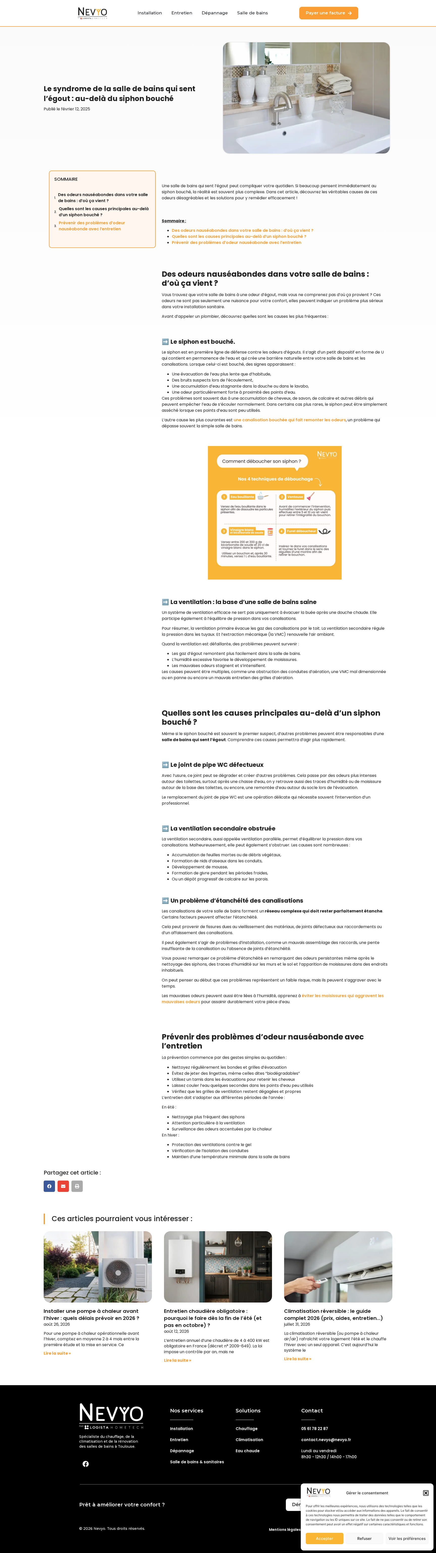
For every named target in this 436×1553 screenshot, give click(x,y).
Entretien (179, 1439)
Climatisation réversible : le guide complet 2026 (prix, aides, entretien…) (333, 1315)
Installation (181, 1428)
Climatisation (249, 1439)
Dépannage (182, 1450)
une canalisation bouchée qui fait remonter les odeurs (290, 420)
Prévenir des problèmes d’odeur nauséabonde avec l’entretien (92, 226)
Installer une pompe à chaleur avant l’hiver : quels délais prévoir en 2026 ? (91, 1315)
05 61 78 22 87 (314, 1428)
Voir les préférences (407, 1538)
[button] (425, 1493)
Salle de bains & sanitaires (197, 1462)
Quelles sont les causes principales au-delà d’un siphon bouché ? (104, 212)
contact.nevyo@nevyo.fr (326, 1439)
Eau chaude (248, 1450)
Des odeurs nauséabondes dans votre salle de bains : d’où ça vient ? (103, 198)
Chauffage (247, 1428)
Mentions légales (285, 1529)
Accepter (324, 1538)
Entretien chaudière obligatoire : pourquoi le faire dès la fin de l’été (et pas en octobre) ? (213, 1318)
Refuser (364, 1538)
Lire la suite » (57, 1353)
